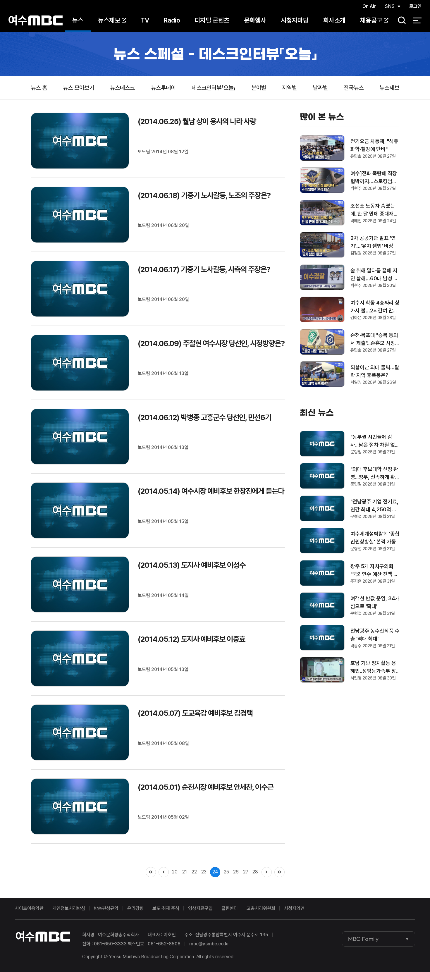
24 (215, 872)
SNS (390, 6)
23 (204, 872)
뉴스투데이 (163, 87)
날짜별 (320, 87)
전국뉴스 (354, 87)
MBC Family (363, 939)
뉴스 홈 (39, 87)
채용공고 (371, 20)
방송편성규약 (106, 908)
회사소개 (334, 20)
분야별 (258, 87)
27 (245, 872)
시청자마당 (295, 20)
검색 (400, 20)
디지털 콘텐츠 (212, 20)
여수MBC (35, 20)
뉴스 (77, 20)
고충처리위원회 (261, 908)
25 (226, 872)
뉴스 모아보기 (78, 87)
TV (145, 20)
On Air (369, 6)
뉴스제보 (109, 20)
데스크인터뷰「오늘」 (213, 87)
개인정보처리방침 (68, 908)
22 (194, 872)
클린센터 (229, 908)
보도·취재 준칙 (165, 908)
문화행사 (255, 20)
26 (236, 872)
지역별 (289, 87)
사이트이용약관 (29, 908)
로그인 (415, 6)
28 (255, 872)
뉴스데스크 (122, 87)
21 (184, 872)
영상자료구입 (200, 908)
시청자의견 (294, 908)
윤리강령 (135, 908)
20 (175, 872)
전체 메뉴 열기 (417, 20)
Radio (172, 20)
